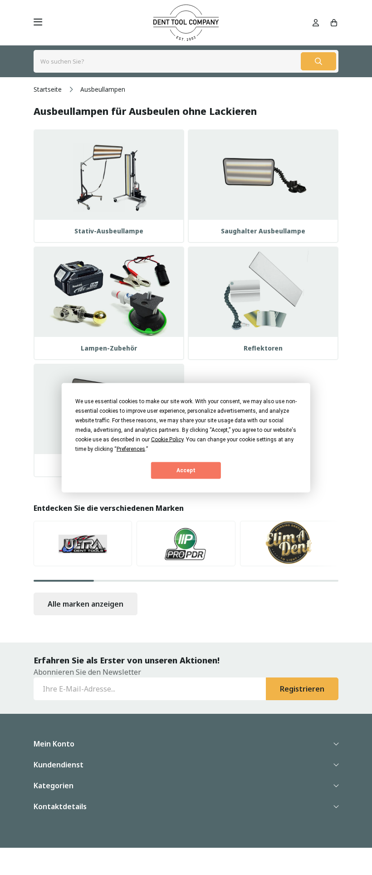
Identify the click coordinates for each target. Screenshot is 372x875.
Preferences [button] (131, 448)
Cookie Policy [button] (167, 439)
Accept (186, 470)
